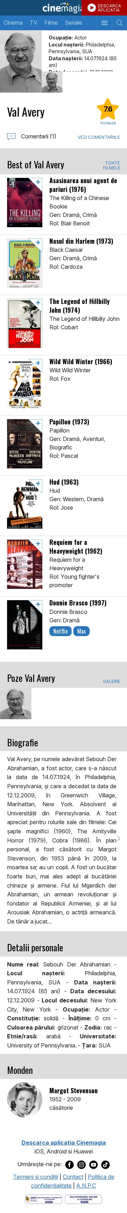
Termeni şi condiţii (35, 1176)
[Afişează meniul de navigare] (104, 22)
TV (33, 22)
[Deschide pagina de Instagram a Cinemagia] (81, 1164)
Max (81, 631)
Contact (73, 1176)
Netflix (60, 631)
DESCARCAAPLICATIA (109, 8)
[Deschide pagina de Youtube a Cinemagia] (93, 1164)
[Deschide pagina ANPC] (43, 1198)
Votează (108, 122)
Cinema (13, 22)
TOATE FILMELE (111, 165)
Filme (51, 22)
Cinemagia (63, 7)
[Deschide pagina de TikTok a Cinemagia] (105, 1164)
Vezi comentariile (99, 137)
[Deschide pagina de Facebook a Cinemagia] (69, 1164)
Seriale (73, 22)
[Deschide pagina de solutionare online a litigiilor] (83, 1198)
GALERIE (111, 681)
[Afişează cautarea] (119, 22)
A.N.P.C (86, 1185)
